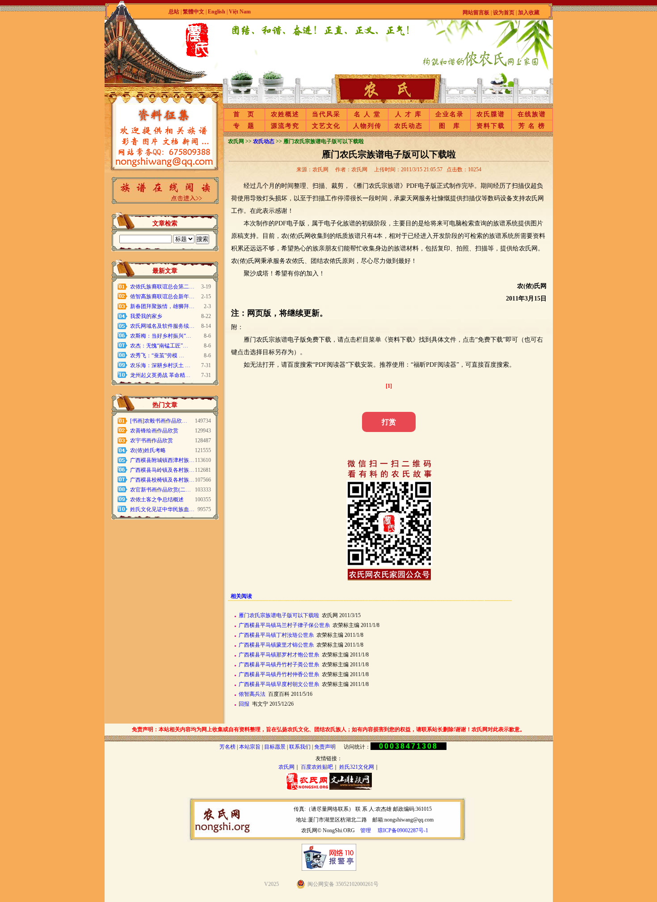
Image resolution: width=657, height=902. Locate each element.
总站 (173, 11)
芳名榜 (227, 747)
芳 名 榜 (531, 126)
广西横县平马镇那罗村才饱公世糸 (279, 655)
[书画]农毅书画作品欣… (158, 421)
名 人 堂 (367, 114)
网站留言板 (476, 12)
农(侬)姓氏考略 (148, 450)
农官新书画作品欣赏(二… (160, 490)
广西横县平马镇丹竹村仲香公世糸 (279, 674)
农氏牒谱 (490, 114)
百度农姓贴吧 (317, 767)
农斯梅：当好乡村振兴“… (160, 336)
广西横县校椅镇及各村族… (162, 480)
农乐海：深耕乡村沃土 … (160, 365)
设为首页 (503, 12)
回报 (244, 704)
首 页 (244, 114)
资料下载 (490, 126)
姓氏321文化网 (356, 767)
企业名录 (449, 114)
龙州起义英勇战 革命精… (160, 375)
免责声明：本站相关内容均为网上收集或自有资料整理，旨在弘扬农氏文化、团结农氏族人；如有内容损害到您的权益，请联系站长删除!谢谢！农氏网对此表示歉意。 (328, 729)
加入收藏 (528, 12)
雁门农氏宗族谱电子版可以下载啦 (279, 615)
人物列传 (367, 126)
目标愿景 (275, 747)
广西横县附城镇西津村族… (162, 460)
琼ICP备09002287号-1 (403, 830)
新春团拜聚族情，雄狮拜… (162, 306)
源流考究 (285, 126)
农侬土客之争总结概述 (157, 499)
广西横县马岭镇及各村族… (162, 470)
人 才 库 (408, 114)
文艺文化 (326, 126)
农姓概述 (285, 114)
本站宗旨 (250, 747)
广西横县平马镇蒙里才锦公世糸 (276, 645)
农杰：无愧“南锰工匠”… (159, 346)
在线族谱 (532, 114)
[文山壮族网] (350, 788)
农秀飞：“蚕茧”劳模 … (157, 355)
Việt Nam (240, 11)
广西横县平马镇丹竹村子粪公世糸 (279, 664)
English (217, 11)
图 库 (449, 126)
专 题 (244, 126)
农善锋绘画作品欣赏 (154, 431)
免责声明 (325, 747)
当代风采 (326, 114)
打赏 (389, 422)
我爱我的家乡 (146, 316)
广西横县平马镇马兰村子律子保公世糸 (284, 625)
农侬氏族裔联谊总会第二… (162, 287)
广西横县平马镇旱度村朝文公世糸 (279, 684)
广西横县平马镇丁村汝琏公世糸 (276, 635)
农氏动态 (408, 126)
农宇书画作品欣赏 (151, 440)
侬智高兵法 (252, 694)
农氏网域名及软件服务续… (162, 326)
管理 (365, 830)
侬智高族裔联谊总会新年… (162, 296)
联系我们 (300, 747)
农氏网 (286, 767)
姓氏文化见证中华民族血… (162, 509)
